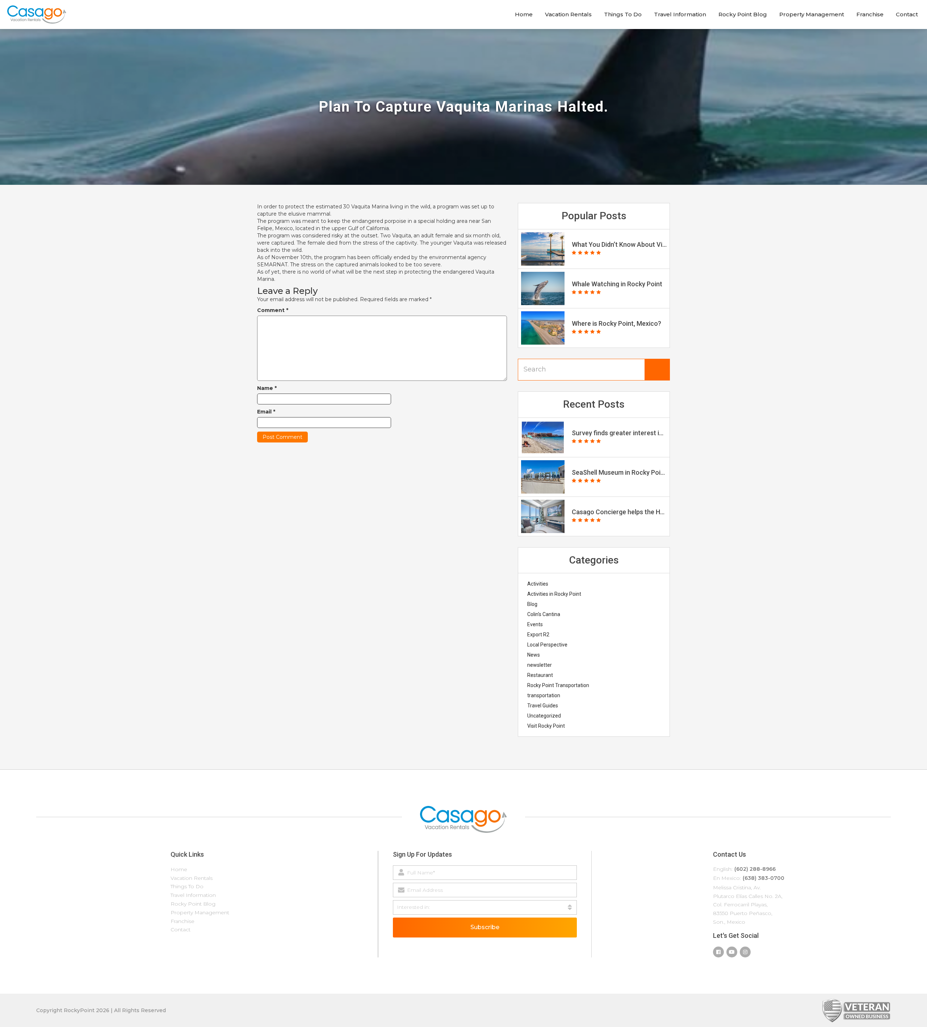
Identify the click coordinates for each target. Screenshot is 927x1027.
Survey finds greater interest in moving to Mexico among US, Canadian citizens (619, 433)
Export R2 (538, 634)
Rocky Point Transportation (558, 685)
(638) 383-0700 (763, 878)
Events (535, 624)
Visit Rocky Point (546, 726)
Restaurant (540, 675)
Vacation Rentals (568, 14)
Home (524, 14)
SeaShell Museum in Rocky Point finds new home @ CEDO (619, 472)
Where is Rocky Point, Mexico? (616, 323)
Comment (272, 310)
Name (267, 388)
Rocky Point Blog (742, 14)
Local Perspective (547, 645)
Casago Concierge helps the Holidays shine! (619, 512)
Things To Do (623, 14)
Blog (532, 604)
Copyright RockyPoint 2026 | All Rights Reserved (101, 1010)
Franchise (870, 14)
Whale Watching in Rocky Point (617, 284)
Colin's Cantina (543, 614)
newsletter (539, 665)
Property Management (811, 14)
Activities (537, 584)
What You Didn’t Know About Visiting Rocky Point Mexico (619, 244)
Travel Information (680, 14)
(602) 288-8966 (755, 869)
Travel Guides (542, 705)
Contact (907, 14)
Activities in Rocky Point (554, 594)
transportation (543, 695)
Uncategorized (544, 716)
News (533, 655)
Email (266, 411)
